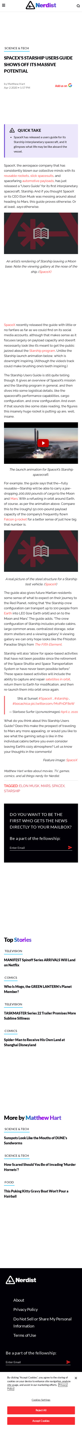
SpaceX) (45, 272)
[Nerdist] (41, 6)
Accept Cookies (41, 1420)
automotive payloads (38, 181)
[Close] (76, 1378)
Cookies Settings (41, 1399)
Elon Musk (29, 786)
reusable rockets (16, 176)
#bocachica (21, 703)
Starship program (42, 351)
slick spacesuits (41, 176)
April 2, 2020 (69, 712)
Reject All (41, 1410)
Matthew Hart (16, 83)
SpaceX (9, 325)
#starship (61, 698)
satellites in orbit (58, 679)
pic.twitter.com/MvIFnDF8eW (53, 703)
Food (9, 1182)
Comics (11, 977)
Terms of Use (24, 1335)
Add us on (60, 86)
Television (13, 951)
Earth (8, 613)
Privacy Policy (25, 1309)
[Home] (21, 1283)
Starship (12, 791)
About (18, 1300)
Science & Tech (17, 48)
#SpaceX (45, 698)
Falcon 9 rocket (15, 519)
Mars (14, 498)
